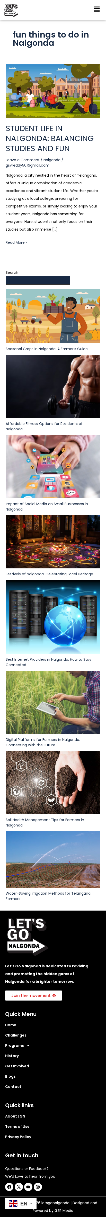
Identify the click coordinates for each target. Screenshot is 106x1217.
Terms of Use (17, 1126)
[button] (97, 9)
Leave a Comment (23, 159)
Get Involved (17, 1066)
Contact (13, 1086)
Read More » (16, 242)
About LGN (15, 1116)
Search (12, 272)
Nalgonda (51, 159)
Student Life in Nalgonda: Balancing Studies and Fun (50, 138)
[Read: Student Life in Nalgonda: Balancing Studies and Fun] (53, 90)
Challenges (15, 1035)
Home (10, 1025)
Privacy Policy (18, 1136)
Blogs (10, 1076)
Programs (14, 1045)
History (12, 1055)
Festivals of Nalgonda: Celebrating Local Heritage (49, 574)
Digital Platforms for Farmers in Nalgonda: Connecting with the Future (43, 742)
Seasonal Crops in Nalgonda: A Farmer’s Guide (47, 348)
